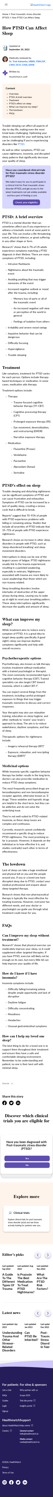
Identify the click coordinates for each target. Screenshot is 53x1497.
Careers (5, 1431)
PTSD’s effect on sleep (20, 103)
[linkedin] (18, 1104)
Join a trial (6, 1390)
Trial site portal (26, 1401)
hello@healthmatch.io (29, 1434)
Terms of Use (8, 1473)
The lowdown (16, 110)
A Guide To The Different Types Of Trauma (8, 1281)
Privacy (5, 1468)
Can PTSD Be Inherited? (31, 1336)
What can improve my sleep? (23, 107)
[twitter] (11, 1104)
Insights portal (26, 1406)
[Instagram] (4, 1484)
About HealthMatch (11, 1426)
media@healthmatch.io (30, 1442)
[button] (26, 202)
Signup (5, 1411)
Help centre (25, 1426)
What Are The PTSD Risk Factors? (42, 1281)
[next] (48, 1255)
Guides (5, 1401)
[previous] (38, 1255)
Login (4, 1406)
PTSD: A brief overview (20, 97)
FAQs (12, 113)
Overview (14, 94)
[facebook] (4, 1104)
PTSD (21, 144)
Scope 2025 (25, 1396)
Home (5, 14)
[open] (6, 4)
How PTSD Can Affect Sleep (26, 18)
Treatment (14, 100)
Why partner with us (29, 1390)
